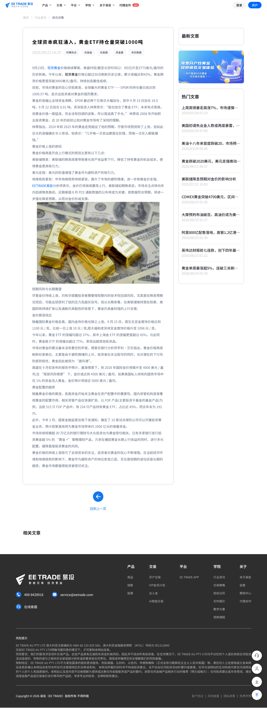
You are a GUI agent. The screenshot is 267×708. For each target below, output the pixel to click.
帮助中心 (245, 593)
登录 (239, 5)
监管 (242, 585)
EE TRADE (55, 696)
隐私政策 (229, 696)
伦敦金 (88, 52)
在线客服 (30, 606)
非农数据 (136, 52)
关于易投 (245, 577)
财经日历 (219, 593)
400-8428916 (33, 594)
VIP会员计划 (157, 585)
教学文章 (219, 609)
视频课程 (219, 617)
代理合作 (245, 601)
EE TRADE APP (189, 577)
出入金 (153, 593)
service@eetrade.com (76, 594)
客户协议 (197, 696)
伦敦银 (104, 52)
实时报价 (219, 601)
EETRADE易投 (42, 185)
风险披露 (213, 696)
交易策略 (219, 585)
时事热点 (71, 52)
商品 (130, 577)
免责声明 (245, 696)
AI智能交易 (156, 601)
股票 (130, 593)
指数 (130, 585)
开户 (255, 5)
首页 (26, 17)
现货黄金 (53, 67)
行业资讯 (40, 17)
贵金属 (119, 52)
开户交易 (155, 577)
